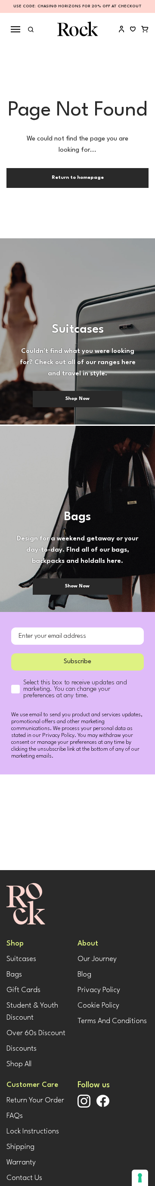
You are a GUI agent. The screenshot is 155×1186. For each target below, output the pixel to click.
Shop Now (77, 398)
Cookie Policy (98, 1005)
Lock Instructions (32, 1131)
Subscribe (77, 662)
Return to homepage (78, 177)
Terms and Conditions (112, 1021)
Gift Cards (23, 990)
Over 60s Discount (35, 1033)
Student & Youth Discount (32, 1011)
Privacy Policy (99, 990)
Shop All (18, 1064)
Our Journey (97, 959)
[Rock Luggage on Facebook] (102, 1105)
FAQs (14, 1116)
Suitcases (21, 959)
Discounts (21, 1048)
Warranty (21, 1162)
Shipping (20, 1147)
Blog (84, 974)
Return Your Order (35, 1100)
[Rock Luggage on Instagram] (84, 1106)
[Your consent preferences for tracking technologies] (140, 1178)
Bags (14, 974)
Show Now (77, 586)
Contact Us (24, 1178)
